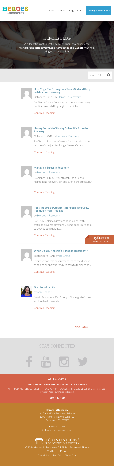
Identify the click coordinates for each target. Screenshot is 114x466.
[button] (108, 75)
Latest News (57, 378)
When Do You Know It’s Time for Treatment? (61, 250)
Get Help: (99, 10)
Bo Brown (65, 255)
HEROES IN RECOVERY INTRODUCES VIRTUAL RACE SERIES (57, 384)
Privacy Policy (43, 455)
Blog (71, 10)
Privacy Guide (57, 455)
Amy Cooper (44, 291)
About (51, 10)
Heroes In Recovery (69, 96)
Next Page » (81, 326)
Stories (61, 10)
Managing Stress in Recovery (51, 167)
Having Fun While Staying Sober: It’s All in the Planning (61, 130)
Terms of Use (70, 455)
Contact (81, 10)
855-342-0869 (103, 10)
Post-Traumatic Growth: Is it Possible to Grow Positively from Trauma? (61, 209)
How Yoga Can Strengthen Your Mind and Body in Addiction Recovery (62, 90)
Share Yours (101, 241)
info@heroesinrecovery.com (58, 429)
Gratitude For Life (44, 287)
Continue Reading (44, 112)
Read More (57, 398)
